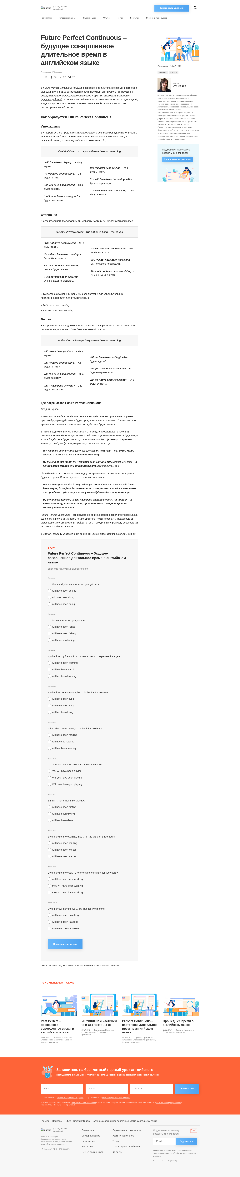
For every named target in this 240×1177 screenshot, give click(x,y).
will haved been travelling (66, 928)
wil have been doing (63, 597)
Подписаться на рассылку (177, 159)
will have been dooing (64, 590)
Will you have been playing (67, 777)
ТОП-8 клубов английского (126, 1146)
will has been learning (64, 676)
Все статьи (87, 1146)
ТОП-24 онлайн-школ (92, 1152)
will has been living (62, 712)
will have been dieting (64, 807)
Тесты (120, 18)
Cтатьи (106, 18)
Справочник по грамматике (52, 1040)
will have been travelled (65, 921)
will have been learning (65, 662)
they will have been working (67, 885)
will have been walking (64, 843)
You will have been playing (67, 771)
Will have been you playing (67, 784)
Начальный (127, 1040)
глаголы (173, 72)
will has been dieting (63, 813)
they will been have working (67, 892)
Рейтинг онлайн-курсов (156, 18)
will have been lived (63, 698)
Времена (57, 1037)
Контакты (134, 18)
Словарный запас (67, 18)
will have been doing (63, 604)
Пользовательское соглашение (84, 1103)
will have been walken (64, 856)
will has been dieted (63, 820)
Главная (45, 1121)
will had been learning (64, 669)
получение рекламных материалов (116, 1098)
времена (163, 72)
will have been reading (64, 735)
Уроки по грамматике (49, 1042)
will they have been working (67, 879)
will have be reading (63, 741)
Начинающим (89, 18)
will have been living (63, 705)
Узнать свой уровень (171, 8)
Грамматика (46, 18)
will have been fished (63, 626)
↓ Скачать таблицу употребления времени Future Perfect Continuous (80, 534)
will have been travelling (65, 915)
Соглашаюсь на (63, 1098)
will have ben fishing (63, 640)
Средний (68, 1040)
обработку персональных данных (70, 1098)
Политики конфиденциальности (168, 1103)
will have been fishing (64, 633)
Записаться (187, 1088)
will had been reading (64, 748)
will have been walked (64, 849)
